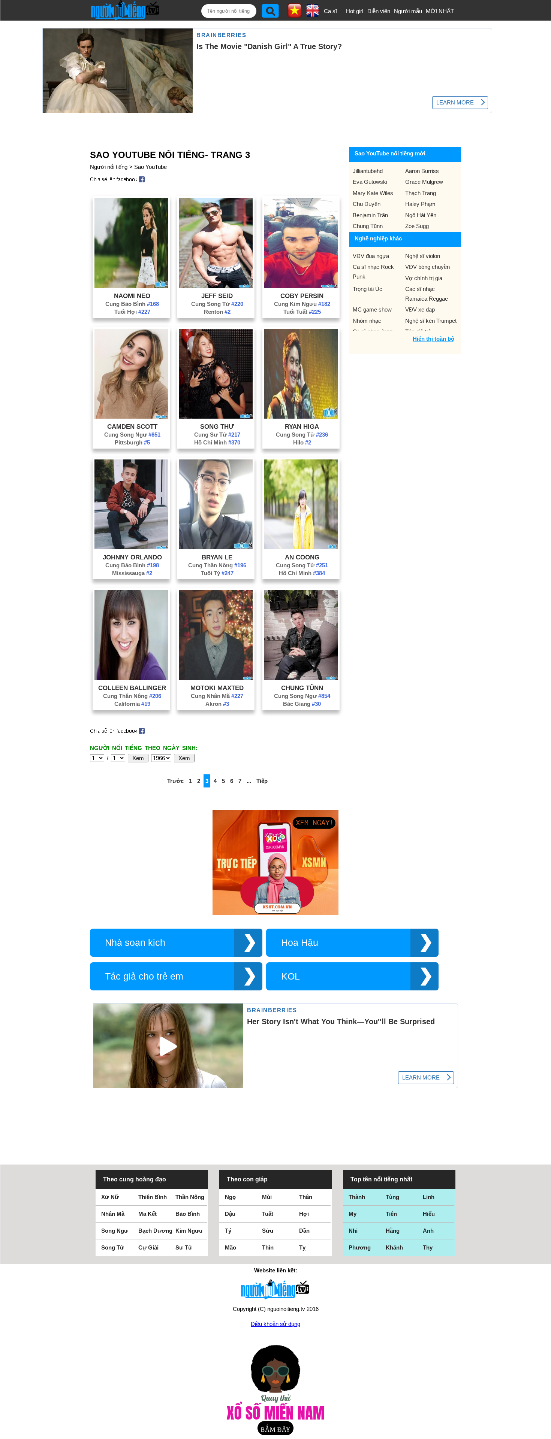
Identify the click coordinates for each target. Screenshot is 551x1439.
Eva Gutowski (370, 182)
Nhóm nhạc (367, 321)
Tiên (391, 1214)
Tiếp (262, 781)
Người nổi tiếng (108, 167)
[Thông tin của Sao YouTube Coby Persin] (301, 286)
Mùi (267, 1197)
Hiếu (429, 1214)
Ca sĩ (330, 11)
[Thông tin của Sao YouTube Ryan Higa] (301, 416)
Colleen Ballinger (132, 687)
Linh (428, 1197)
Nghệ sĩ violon (422, 256)
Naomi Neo (132, 295)
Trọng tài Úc (367, 289)
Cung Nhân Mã (217, 696)
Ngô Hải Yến (420, 215)
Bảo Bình (187, 1214)
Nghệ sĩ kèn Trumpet (431, 321)
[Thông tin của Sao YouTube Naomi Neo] (131, 286)
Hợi (304, 1214)
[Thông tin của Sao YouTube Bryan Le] (216, 547)
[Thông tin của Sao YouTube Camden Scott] (131, 416)
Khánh (394, 1247)
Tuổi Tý (217, 573)
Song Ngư (114, 1230)
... (249, 781)
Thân (305, 1197)
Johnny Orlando (132, 557)
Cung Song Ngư (132, 434)
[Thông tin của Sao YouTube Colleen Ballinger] (131, 678)
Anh (428, 1230)
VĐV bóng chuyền (427, 267)
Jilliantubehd (368, 171)
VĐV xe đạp (420, 309)
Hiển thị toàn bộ (433, 339)
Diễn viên (378, 11)
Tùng (392, 1197)
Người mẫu (408, 11)
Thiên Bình (152, 1197)
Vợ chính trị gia (423, 278)
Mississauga (132, 573)
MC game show (372, 309)
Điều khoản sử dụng (275, 1324)
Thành (357, 1197)
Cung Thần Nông (217, 565)
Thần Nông (189, 1197)
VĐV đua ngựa (371, 256)
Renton (217, 312)
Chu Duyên (366, 204)
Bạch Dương (155, 1230)
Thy (428, 1247)
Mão (230, 1247)
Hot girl (354, 11)
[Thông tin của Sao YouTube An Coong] (301, 547)
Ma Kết (147, 1214)
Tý (228, 1230)
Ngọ (230, 1197)
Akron (217, 704)
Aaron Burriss (422, 171)
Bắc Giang (302, 704)
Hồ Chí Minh (217, 442)
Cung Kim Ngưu (302, 304)
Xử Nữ (110, 1197)
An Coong (302, 557)
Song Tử (112, 1247)
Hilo (302, 442)
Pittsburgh (132, 442)
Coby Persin (301, 295)
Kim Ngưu (188, 1230)
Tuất (267, 1214)
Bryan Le (217, 557)
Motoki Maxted (217, 687)
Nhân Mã (112, 1214)
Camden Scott (132, 426)
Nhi (353, 1230)
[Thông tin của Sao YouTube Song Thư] (216, 416)
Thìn (268, 1247)
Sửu (267, 1230)
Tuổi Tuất (302, 312)
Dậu (230, 1214)
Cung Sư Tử (217, 434)
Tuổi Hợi (132, 312)
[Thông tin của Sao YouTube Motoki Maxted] (216, 678)
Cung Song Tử (217, 304)
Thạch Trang (420, 193)
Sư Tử (183, 1247)
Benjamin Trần (370, 215)
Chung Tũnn (302, 687)
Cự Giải (148, 1247)
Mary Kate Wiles (373, 193)
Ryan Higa (302, 426)
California (132, 704)
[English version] (312, 14)
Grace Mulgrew (424, 182)
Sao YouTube (150, 167)
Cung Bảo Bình (132, 304)
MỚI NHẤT (440, 11)
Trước (175, 781)
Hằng (393, 1230)
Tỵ (302, 1247)
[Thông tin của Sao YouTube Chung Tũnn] (301, 678)
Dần (304, 1230)
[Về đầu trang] (543, 1431)
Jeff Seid (217, 295)
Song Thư (217, 426)
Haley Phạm (420, 204)
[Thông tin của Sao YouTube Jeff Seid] (216, 286)
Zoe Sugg (417, 226)
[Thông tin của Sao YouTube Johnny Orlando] (131, 547)
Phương (360, 1247)
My (352, 1214)
